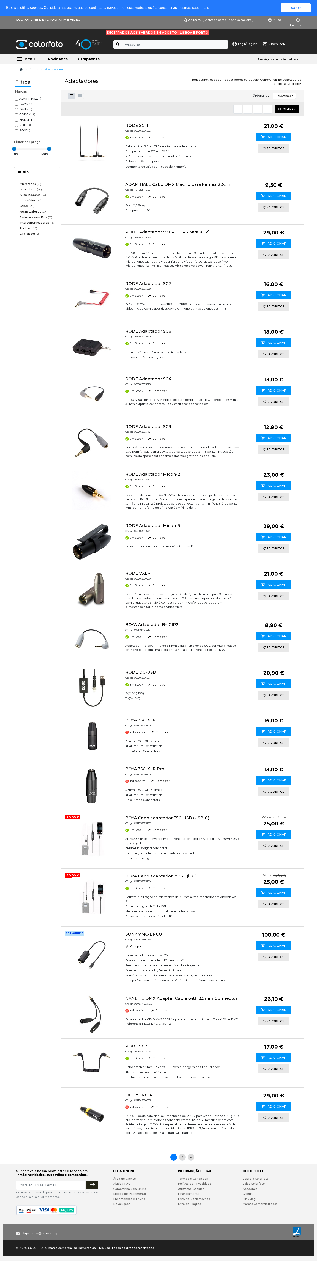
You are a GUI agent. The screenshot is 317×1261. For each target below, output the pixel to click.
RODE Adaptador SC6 (148, 331)
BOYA (25, 103)
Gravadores (31, 189)
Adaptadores (33, 212)
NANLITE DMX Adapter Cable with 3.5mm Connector (181, 998)
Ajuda (277, 20)
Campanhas (89, 59)
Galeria (248, 1193)
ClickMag (249, 1199)
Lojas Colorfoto (254, 1183)
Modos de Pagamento (129, 1193)
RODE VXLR (138, 573)
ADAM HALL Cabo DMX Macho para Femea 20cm (177, 184)
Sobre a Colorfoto (256, 1178)
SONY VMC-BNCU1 (144, 934)
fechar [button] (295, 7)
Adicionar (276, 137)
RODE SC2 (136, 1046)
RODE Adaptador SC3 (148, 426)
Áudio (34, 69)
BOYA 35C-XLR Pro (144, 768)
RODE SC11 (136, 125)
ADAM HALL (30, 98)
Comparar (287, 109)
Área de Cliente (124, 1178)
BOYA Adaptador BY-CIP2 (152, 624)
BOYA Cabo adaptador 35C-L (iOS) (161, 876)
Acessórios (30, 200)
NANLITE (27, 119)
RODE (26, 125)
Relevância (283, 95)
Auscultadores (33, 195)
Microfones (30, 184)
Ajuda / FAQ (122, 1183)
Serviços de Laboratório (278, 59)
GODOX (27, 114)
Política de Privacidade (194, 1183)
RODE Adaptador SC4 (148, 378)
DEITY (25, 109)
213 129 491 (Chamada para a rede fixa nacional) (220, 20)
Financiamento (188, 1193)
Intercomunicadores (37, 222)
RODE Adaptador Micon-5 (152, 525)
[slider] (14, 149)
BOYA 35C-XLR (140, 719)
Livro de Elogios (189, 1204)
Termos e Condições (193, 1178)
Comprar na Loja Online (130, 1188)
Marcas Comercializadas (260, 1204)
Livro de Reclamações (194, 1199)
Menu (29, 59)
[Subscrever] (92, 1185)
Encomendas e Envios (129, 1199)
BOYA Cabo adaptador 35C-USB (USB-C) (167, 817)
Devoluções (121, 1204)
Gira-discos (30, 233)
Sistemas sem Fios (36, 217)
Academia (250, 1188)
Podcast (28, 228)
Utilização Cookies (191, 1188)
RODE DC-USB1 (141, 672)
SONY (25, 130)
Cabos (27, 206)
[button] (80, 96)
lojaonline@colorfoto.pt (41, 1233)
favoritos (275, 148)
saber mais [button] (200, 7)
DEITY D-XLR (139, 1095)
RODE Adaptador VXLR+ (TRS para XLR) (167, 232)
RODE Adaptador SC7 (148, 283)
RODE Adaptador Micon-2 (152, 474)
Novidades (58, 59)
